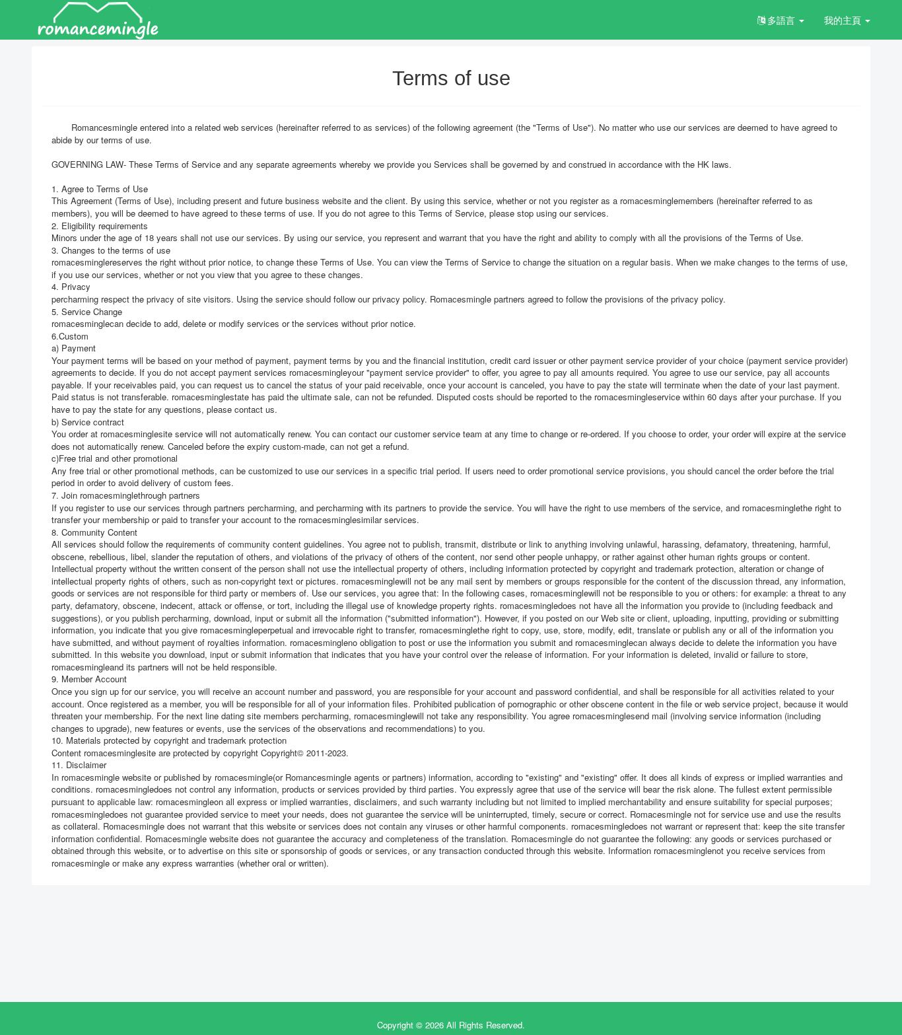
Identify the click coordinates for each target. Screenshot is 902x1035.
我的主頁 (844, 19)
